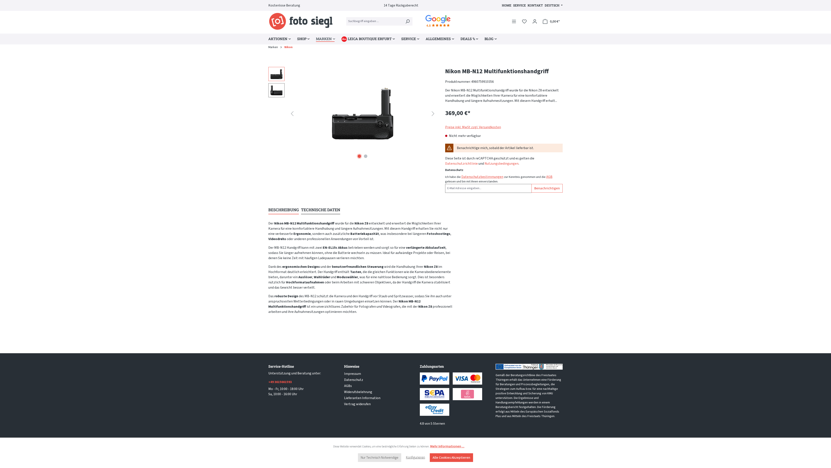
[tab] (283, 210)
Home (506, 5)
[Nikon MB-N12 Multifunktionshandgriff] (362, 113)
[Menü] (514, 21)
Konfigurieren (415, 457)
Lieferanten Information (362, 398)
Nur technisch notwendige (379, 457)
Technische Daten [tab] (320, 209)
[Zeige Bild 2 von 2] (365, 156)
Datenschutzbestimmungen (482, 176)
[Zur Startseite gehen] (300, 21)
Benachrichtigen (547, 188)
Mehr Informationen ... (447, 446)
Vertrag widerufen (357, 404)
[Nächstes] (433, 114)
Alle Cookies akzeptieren (451, 457)
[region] (352, 113)
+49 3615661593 (280, 382)
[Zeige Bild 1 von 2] (359, 156)
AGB (549, 176)
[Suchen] (407, 21)
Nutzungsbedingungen (502, 163)
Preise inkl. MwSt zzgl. (473, 127)
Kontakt (535, 5)
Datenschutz (353, 379)
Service (519, 5)
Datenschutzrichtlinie (461, 163)
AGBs (348, 386)
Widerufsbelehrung (358, 392)
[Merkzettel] (524, 21)
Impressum (352, 373)
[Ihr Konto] (535, 21)
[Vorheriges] (292, 114)
